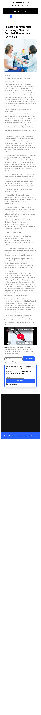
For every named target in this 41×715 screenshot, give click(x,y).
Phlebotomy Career (20, 3)
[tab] (11, 16)
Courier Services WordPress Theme (15, 436)
